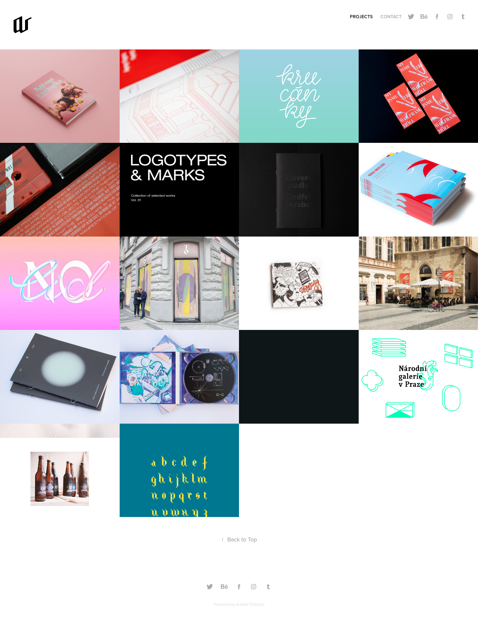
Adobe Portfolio (250, 604)
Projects (361, 16)
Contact (391, 16)
